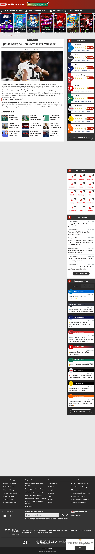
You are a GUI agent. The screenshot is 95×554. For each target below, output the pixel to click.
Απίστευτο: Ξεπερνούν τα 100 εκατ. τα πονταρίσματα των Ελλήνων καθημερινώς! (55, 134)
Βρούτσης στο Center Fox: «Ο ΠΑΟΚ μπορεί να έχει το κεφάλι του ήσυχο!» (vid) (55, 126)
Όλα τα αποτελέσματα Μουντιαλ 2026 (14, 125)
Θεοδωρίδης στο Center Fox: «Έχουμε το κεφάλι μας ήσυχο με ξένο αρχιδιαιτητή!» (14, 134)
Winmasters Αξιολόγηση (10, 502)
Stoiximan (78, 45)
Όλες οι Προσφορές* (79, 411)
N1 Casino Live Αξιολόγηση (78, 502)
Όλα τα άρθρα (79, 273)
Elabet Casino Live (76, 490)
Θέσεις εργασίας (76, 515)
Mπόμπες (51, 499)
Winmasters (78, 105)
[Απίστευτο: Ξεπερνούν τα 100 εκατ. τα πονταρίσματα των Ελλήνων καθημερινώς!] (46, 133)
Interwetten (78, 115)
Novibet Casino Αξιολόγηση (79, 487)
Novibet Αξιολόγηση (8, 487)
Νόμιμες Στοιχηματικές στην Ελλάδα (34, 485)
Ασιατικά (50, 502)
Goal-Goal (51, 487)
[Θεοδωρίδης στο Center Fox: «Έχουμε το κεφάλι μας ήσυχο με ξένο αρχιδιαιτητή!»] (5, 133)
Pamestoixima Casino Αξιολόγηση (80, 493)
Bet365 (77, 95)
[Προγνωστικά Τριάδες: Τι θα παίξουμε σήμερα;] (46, 118)
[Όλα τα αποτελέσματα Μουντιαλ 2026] (5, 126)
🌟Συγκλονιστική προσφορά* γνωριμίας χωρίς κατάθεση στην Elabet (79, 324)
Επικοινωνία (29, 506)
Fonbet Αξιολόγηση (8, 496)
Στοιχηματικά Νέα (72, 221)
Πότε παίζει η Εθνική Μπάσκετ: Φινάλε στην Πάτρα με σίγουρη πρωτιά (35, 134)
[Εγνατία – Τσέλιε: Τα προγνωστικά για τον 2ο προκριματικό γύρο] (25, 118)
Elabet (76, 65)
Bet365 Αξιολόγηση (8, 499)
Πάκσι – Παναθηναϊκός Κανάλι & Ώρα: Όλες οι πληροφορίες (13, 118)
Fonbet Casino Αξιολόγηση (78, 496)
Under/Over (51, 490)
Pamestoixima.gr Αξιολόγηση (11, 493)
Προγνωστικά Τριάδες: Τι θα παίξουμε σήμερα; (55, 118)
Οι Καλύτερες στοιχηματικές (34, 492)
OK (80, 548)
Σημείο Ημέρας (52, 484)
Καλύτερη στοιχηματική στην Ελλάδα (34, 502)
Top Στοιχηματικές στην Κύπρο (34, 489)
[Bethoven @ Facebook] (5, 516)
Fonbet (77, 85)
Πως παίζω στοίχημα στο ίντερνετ (35, 498)
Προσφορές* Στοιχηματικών (33, 495)
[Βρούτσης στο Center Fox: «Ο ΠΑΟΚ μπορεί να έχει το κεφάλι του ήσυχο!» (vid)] (46, 126)
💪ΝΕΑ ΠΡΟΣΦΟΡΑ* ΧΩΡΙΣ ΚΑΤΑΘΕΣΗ (81, 365)
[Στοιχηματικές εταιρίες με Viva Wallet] (25, 126)
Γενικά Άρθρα (32, 40)
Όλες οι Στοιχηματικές (79, 138)
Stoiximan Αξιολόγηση (9, 484)
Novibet (77, 55)
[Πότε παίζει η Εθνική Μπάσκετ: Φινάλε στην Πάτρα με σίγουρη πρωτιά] (25, 133)
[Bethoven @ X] (10, 516)
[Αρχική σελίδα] (1, 35)
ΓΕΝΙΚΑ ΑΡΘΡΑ (7, 35)
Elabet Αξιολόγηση (8, 490)
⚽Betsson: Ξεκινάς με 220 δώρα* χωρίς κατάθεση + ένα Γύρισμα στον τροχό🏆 (80, 403)
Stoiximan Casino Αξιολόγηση (79, 484)
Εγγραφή (65, 515)
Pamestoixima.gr (80, 75)
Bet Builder (51, 493)
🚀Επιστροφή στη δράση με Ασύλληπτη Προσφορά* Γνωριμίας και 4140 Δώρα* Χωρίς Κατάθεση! (81, 339)
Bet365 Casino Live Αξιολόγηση (80, 499)
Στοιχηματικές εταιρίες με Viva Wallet (35, 125)
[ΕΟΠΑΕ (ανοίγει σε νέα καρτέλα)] (53, 542)
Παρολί (50, 496)
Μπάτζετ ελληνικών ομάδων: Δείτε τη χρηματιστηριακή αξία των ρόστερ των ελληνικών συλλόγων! (80, 242)
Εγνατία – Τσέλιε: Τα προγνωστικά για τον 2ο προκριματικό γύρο (35, 118)
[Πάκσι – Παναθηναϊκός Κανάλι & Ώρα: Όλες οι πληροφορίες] (4, 118)
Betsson (77, 125)
